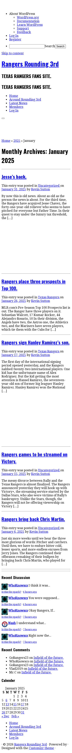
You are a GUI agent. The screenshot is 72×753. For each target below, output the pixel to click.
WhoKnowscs (18, 585)
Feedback (24, 32)
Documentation (28, 21)
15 (15, 704)
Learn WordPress (30, 25)
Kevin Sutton (40, 189)
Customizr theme (41, 748)
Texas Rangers (49, 297)
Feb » (15, 716)
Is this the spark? (11, 591)
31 (22, 712)
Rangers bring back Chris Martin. (33, 518)
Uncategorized (49, 185)
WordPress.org (28, 17)
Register (15, 39)
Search (50, 46)
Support (23, 28)
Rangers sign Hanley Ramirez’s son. (36, 342)
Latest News (18, 103)
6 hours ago (30, 591)
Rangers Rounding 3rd (30, 63)
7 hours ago (30, 616)
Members (16, 107)
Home (13, 96)
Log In (13, 36)
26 (3, 712)
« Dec (5, 716)
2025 (16, 141)
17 (22, 704)
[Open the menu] (3, 118)
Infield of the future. (49, 658)
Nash (12, 623)
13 (7, 704)
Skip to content (13, 53)
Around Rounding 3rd (25, 99)
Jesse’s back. (14, 176)
